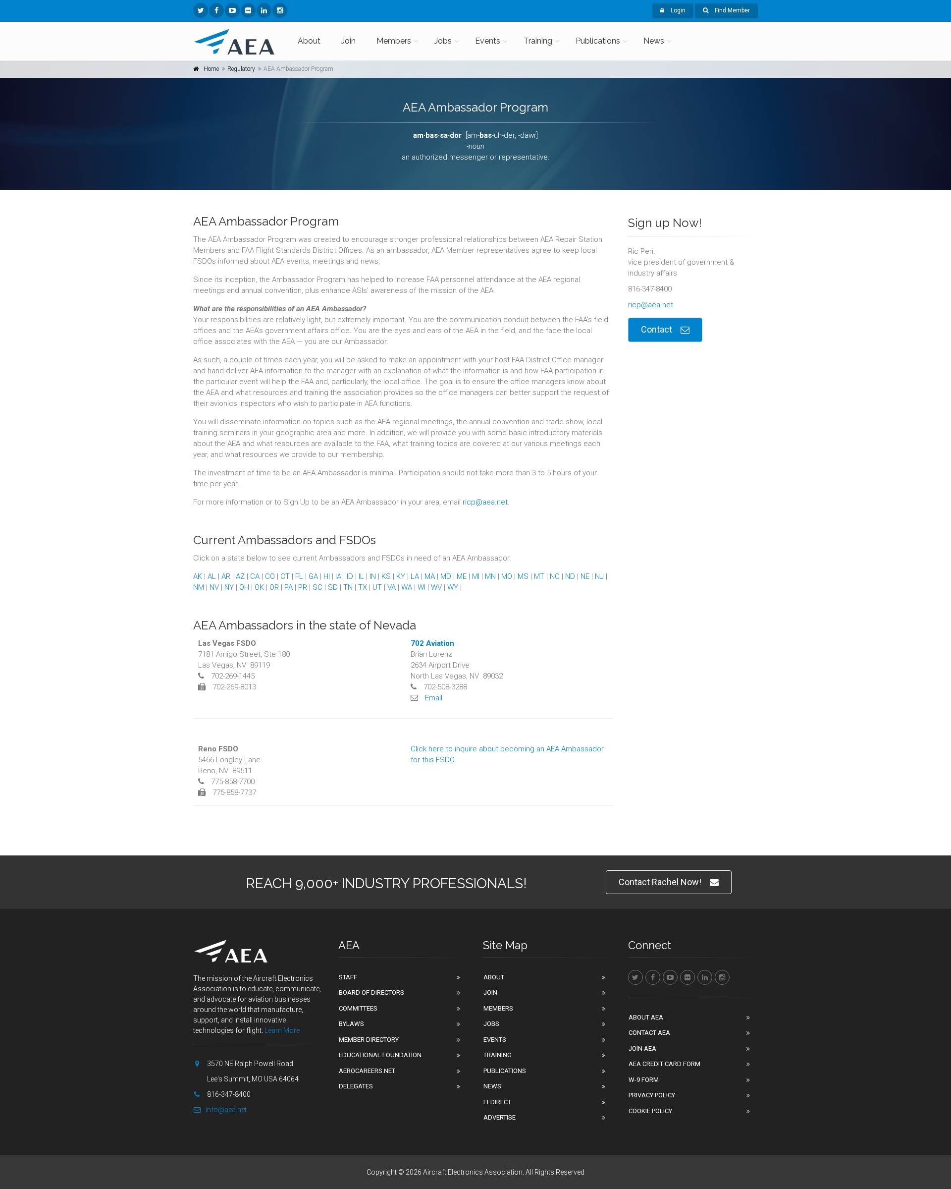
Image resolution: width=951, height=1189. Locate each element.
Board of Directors (371, 992)
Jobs (443, 41)
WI (421, 587)
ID (350, 576)
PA (288, 587)
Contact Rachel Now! (660, 882)
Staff (348, 977)
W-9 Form (644, 1079)
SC (317, 587)
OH (244, 587)
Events (487, 41)
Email (433, 697)
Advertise (499, 1117)
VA (391, 587)
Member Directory (369, 1039)
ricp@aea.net (485, 502)
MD (445, 576)
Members (393, 41)
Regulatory (241, 68)
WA (406, 587)
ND (570, 576)
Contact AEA (649, 1032)
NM (198, 587)
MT (539, 576)
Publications (598, 41)
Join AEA (642, 1048)
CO (270, 576)
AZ (240, 576)
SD (333, 587)
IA (338, 576)
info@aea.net (226, 1110)
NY (229, 587)
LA (415, 576)
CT (285, 576)
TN (348, 587)
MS (523, 576)
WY (452, 587)
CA (255, 576)
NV (214, 587)
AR (225, 576)
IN (373, 576)
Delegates (356, 1086)
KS (386, 576)
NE (585, 576)
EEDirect (497, 1102)
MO (506, 576)
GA (313, 576)
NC (555, 576)
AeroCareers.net (367, 1071)
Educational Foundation (380, 1055)
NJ (599, 576)
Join (348, 41)
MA (429, 576)
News (653, 41)
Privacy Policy (652, 1095)
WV (436, 587)
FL (299, 576)
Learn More (282, 1030)
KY (400, 576)
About (309, 41)
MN (490, 576)
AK (197, 576)
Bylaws (351, 1023)
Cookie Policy (650, 1111)
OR (274, 587)
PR (302, 587)
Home (211, 68)
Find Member (731, 10)
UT (377, 587)
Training (538, 41)
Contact (656, 329)
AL (212, 576)
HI (326, 576)
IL (361, 576)
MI (475, 576)
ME (462, 576)
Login (677, 10)
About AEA (646, 1017)
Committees (358, 1008)
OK (259, 587)
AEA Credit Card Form (664, 1064)
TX (362, 587)
